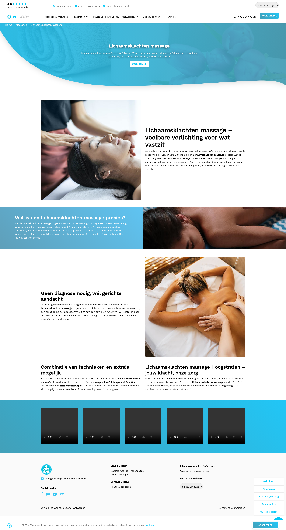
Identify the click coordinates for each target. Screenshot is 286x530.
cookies (149, 525)
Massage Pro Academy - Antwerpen (114, 16)
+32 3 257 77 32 (247, 16)
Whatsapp (269, 488)
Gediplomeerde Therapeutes (127, 470)
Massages (21, 24)
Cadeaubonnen (151, 16)
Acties (172, 16)
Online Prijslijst (119, 474)
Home (8, 24)
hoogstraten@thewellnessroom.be (66, 478)
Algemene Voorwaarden (232, 508)
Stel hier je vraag (269, 496)
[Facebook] (42, 494)
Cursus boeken (269, 511)
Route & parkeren (121, 486)
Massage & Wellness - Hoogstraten (65, 16)
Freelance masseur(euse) (194, 471)
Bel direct (269, 481)
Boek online (269, 15)
